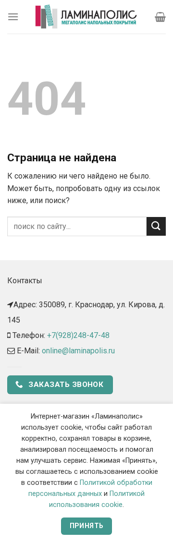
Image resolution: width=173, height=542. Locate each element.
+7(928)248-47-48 (78, 335)
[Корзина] (160, 16)
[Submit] (156, 226)
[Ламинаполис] (86, 17)
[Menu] (13, 16)
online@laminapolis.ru (78, 350)
